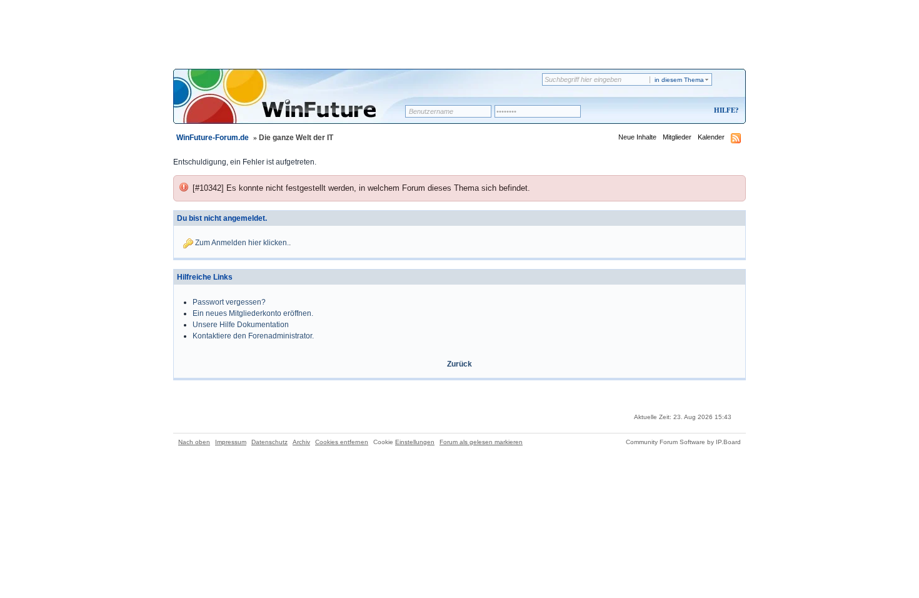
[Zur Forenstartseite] (293, 104)
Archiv (301, 441)
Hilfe (724, 110)
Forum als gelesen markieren (481, 441)
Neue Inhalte (637, 137)
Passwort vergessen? (229, 302)
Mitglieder (677, 137)
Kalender (711, 137)
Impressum (230, 441)
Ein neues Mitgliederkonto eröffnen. (253, 313)
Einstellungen (414, 441)
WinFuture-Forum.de (212, 137)
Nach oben (194, 441)
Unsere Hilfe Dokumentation (241, 324)
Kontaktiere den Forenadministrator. (253, 336)
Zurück (459, 364)
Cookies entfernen (341, 441)
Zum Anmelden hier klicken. (242, 242)
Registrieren (674, 111)
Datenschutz (269, 441)
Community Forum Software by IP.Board (683, 441)
